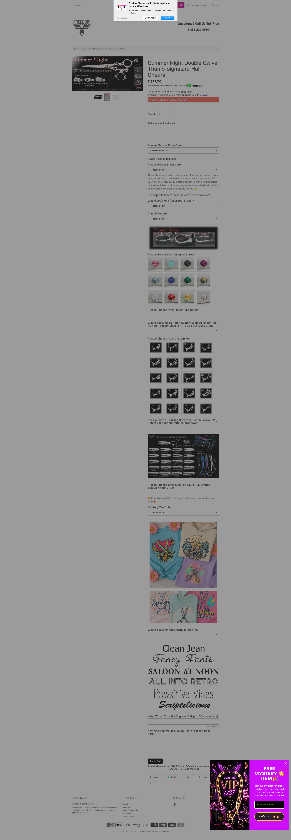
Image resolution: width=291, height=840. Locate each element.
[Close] (285, 763)
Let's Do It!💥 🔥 (269, 816)
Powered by (121, 18)
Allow (167, 18)
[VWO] (128, 18)
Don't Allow (150, 18)
